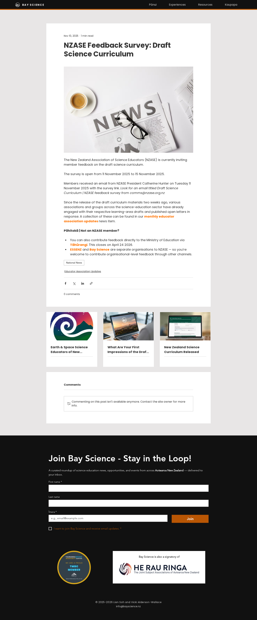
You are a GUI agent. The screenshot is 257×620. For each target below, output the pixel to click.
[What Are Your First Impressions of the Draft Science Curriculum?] (128, 326)
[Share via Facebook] (65, 283)
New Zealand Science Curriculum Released (181, 349)
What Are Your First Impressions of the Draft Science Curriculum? (128, 349)
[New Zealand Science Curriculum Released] (185, 326)
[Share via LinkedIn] (82, 283)
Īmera (53, 511)
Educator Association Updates (83, 271)
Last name (54, 496)
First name (55, 481)
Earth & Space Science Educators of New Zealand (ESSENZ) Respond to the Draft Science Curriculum (69, 349)
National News (74, 262)
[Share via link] (91, 283)
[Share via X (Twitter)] (74, 283)
